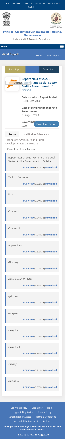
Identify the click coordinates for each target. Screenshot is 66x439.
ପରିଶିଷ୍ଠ (12, 364)
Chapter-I (13, 211)
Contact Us (27, 3)
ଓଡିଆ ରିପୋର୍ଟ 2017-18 (20, 279)
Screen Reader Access (20, 416)
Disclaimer (37, 407)
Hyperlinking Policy (23, 412)
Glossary (13, 262)
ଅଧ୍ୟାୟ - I (13, 330)
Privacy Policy (44, 412)
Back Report (15, 69)
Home (39, 55)
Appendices (15, 245)
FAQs (7, 3)
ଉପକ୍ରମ (13, 313)
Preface (12, 194)
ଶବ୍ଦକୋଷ (13, 381)
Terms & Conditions (46, 416)
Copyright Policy (19, 407)
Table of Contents (18, 177)
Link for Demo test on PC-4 (47, 3)
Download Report (46, 124)
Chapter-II (14, 228)
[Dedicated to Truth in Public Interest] (6, 19)
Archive (46, 421)
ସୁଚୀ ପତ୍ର (13, 296)
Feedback (16, 3)
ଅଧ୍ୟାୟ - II (14, 347)
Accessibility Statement (26, 421)
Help (49, 407)
